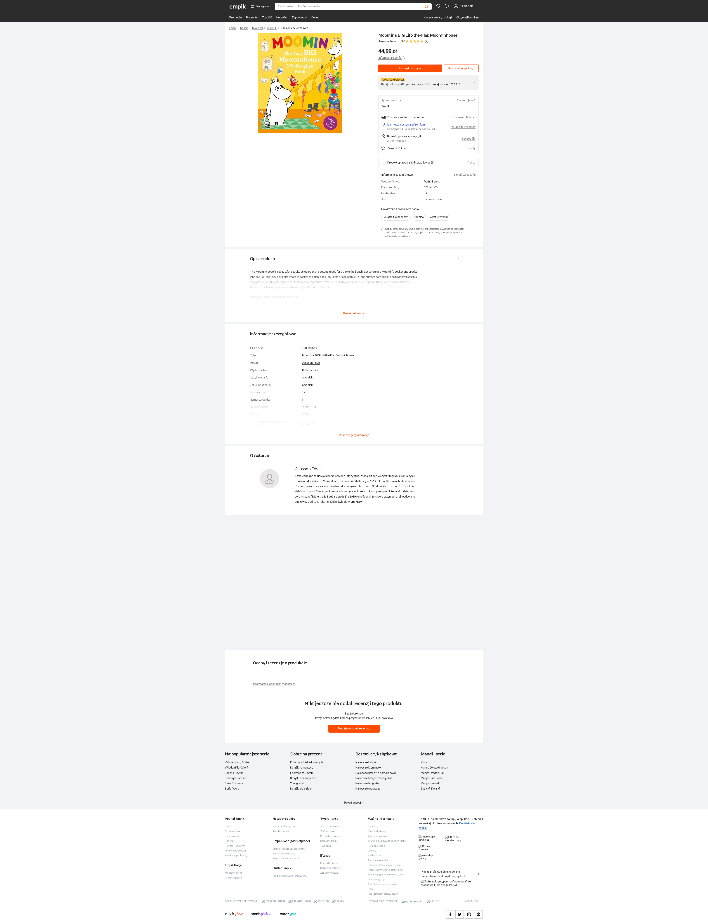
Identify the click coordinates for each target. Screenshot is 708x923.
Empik (232, 28)
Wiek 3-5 (272, 28)
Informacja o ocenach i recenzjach (274, 684)
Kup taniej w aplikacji (461, 68)
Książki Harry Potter (237, 762)
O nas (228, 826)
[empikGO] (288, 914)
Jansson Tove (387, 41)
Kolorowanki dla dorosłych (306, 762)
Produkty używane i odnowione (289, 876)
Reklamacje (374, 855)
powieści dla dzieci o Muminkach (316, 481)
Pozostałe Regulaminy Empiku (384, 865)
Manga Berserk (430, 783)
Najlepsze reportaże (368, 788)
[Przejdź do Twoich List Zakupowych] (438, 6)
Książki (244, 28)
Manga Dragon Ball (432, 773)
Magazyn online (233, 873)
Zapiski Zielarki (430, 788)
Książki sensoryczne (303, 778)
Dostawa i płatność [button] (464, 117)
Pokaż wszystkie (465, 174)
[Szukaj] (426, 6)
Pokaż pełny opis (354, 313)
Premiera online (233, 878)
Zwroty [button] (471, 148)
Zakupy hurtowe (329, 873)
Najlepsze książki (366, 762)
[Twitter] (459, 914)
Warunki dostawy (377, 836)
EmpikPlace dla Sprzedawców (289, 849)
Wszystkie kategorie (284, 826)
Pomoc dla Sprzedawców (286, 858)
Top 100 (267, 17)
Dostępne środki (329, 841)
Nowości (281, 17)
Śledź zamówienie (330, 826)
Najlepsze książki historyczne (374, 778)
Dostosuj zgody (376, 879)
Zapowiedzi (299, 17)
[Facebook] (450, 914)
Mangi (424, 762)
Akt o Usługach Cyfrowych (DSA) (386, 875)
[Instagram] (469, 914)
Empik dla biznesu (329, 863)
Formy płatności (376, 846)
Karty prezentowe (330, 868)
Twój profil (325, 846)
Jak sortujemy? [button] (466, 100)
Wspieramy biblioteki (236, 851)
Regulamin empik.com (380, 860)
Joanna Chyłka (234, 773)
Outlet (315, 17)
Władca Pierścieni (236, 767)
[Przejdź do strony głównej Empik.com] (238, 6)
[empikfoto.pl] (234, 914)
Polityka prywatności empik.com (385, 870)
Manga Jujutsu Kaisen (434, 767)
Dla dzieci (257, 28)
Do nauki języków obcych (294, 28)
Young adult (297, 783)
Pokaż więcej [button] (352, 802)
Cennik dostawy (377, 831)
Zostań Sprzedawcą (284, 854)
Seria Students (234, 783)
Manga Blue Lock (431, 778)
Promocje (235, 17)
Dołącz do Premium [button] (463, 127)
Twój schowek (328, 831)
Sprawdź (307, 424)
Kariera (229, 841)
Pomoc (372, 826)
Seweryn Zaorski (235, 778)
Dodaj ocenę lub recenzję (354, 728)
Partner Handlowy (235, 846)
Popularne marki (281, 831)
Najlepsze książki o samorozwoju (376, 773)
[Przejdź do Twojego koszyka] (447, 6)
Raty (370, 889)
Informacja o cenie (390, 57)
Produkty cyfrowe (330, 836)
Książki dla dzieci (301, 788)
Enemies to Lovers (302, 773)
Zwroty (372, 851)
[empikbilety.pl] (261, 914)
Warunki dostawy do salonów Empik (387, 841)
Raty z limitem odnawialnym (383, 894)
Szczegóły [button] (469, 138)
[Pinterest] (478, 914)
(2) (426, 41)
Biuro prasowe (232, 831)
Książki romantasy (301, 767)
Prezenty (252, 17)
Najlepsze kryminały (368, 767)
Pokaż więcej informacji (354, 435)
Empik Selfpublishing (236, 855)
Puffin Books (432, 181)
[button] (300, 83)
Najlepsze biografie (367, 783)
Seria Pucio (232, 788)
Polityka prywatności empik (382, 884)
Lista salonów (232, 836)
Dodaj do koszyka (410, 68)
